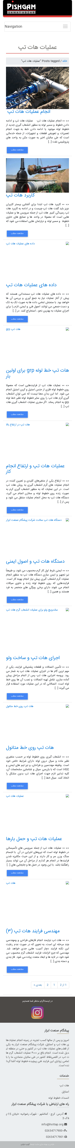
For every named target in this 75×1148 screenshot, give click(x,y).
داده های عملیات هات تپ (31, 285)
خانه (64, 61)
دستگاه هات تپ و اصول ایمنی (35, 562)
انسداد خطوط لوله (58, 1098)
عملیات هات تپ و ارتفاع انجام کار (35, 469)
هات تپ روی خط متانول (30, 748)
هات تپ (64, 1085)
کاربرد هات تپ (20, 195)
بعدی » (38, 985)
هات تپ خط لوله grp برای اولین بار (37, 373)
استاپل (65, 1091)
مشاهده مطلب (17, 150)
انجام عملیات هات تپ (28, 112)
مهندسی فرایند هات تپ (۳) (33, 931)
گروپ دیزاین (25, 1144)
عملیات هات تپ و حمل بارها (34, 839)
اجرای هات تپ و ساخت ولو (33, 658)
